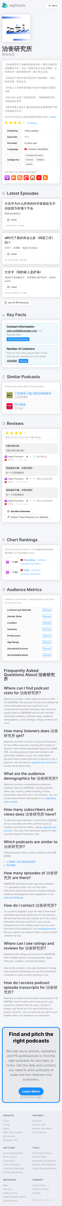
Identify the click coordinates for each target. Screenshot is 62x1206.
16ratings (32, 123)
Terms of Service (40, 1189)
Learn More (31, 1091)
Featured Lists (10, 1193)
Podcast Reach (39, 1157)
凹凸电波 (20, 404)
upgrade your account (42, 762)
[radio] (6, 122)
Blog (5, 1185)
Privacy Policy (39, 1185)
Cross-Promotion (11, 1164)
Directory (7, 1189)
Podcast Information (42, 1128)
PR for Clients (10, 1157)
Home (6, 1121)
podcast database (13, 897)
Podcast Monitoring (13, 1172)
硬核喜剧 (8, 54)
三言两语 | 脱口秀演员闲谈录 (32, 393)
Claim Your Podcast (12, 1132)
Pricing (6, 1124)
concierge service (46, 928)
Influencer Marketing (13, 1168)
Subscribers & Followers (44, 1160)
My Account (9, 1136)
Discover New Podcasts (44, 1164)
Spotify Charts (10, 1200)
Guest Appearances (13, 1153)
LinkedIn (36, 1193)
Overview (37, 1121)
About (6, 1128)
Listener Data (38, 1124)
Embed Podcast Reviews (44, 1168)
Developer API (10, 1140)
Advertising (8, 1160)
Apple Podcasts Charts (14, 1196)
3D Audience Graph (42, 1153)
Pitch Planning (39, 1132)
